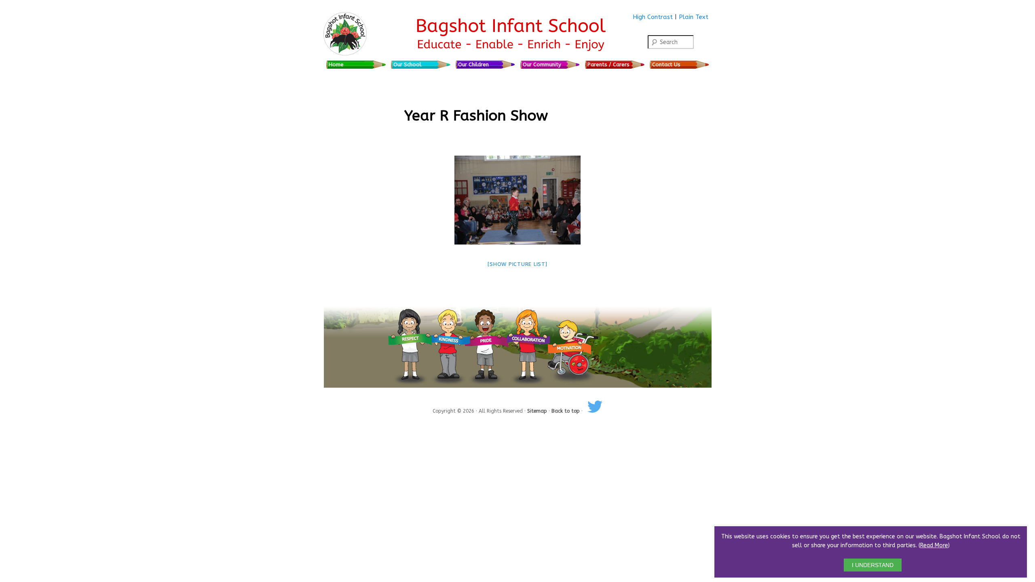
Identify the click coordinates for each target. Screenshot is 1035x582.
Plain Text (693, 17)
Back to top (566, 411)
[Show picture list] (517, 264)
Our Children (473, 64)
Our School (407, 64)
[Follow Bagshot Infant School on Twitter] (594, 411)
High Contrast (653, 17)
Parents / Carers (608, 64)
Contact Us (666, 64)
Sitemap (538, 411)
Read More (934, 545)
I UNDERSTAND (872, 565)
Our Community (542, 64)
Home (336, 64)
